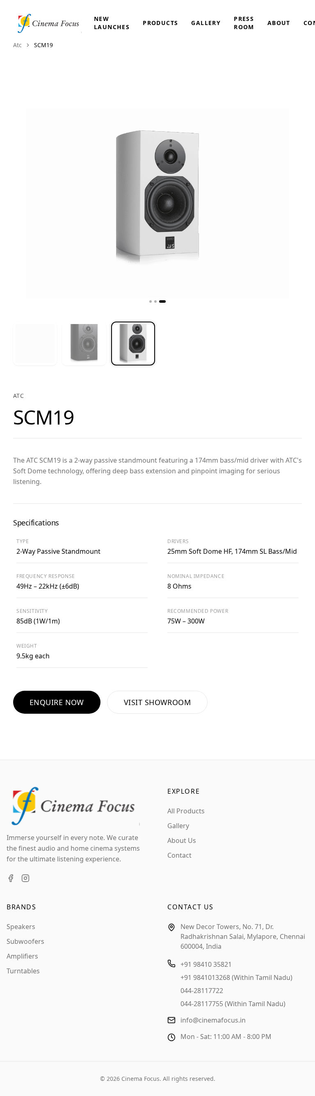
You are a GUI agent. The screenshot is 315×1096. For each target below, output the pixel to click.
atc (17, 45)
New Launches (112, 23)
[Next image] (287, 203)
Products (160, 23)
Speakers (21, 926)
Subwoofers (25, 941)
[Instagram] (25, 878)
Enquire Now (57, 702)
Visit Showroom (157, 702)
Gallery (206, 23)
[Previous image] (28, 203)
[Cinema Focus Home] (54, 23)
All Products (186, 810)
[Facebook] (11, 878)
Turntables (23, 970)
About (278, 23)
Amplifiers (22, 956)
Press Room (244, 23)
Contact (179, 855)
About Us (181, 840)
